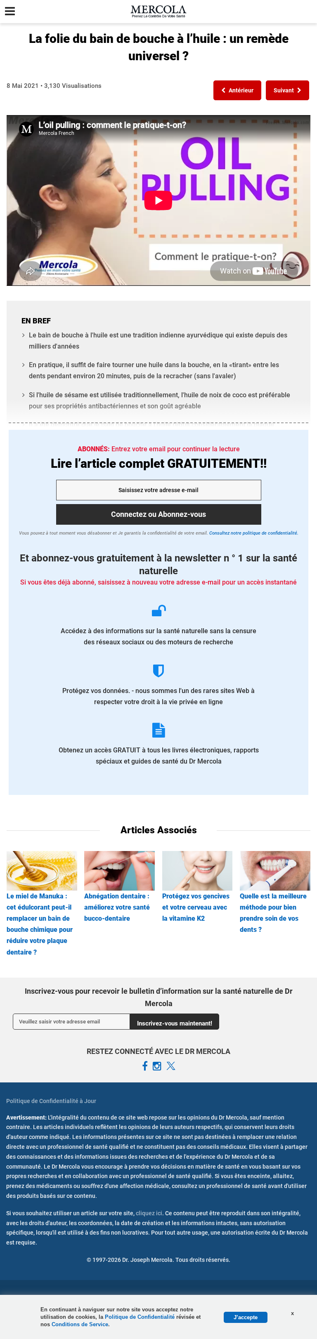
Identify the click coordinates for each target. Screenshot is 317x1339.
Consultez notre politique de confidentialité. (253, 533)
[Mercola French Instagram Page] (157, 1066)
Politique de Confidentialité (140, 1317)
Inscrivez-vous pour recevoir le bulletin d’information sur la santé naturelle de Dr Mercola (159, 997)
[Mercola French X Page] (171, 1066)
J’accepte (246, 1317)
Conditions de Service (80, 1324)
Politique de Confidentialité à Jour (51, 1101)
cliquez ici (149, 1213)
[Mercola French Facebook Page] (144, 1066)
